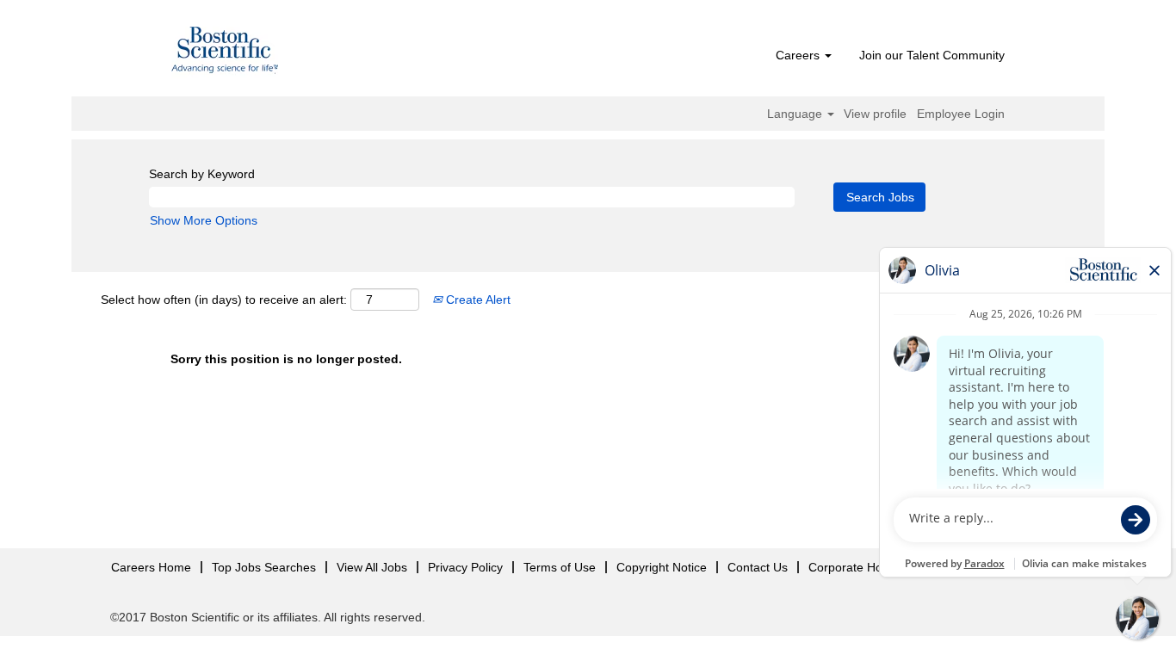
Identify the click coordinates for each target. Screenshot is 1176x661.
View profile (875, 113)
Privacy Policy (465, 567)
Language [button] (796, 113)
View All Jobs (372, 567)
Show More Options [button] (203, 220)
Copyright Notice (661, 567)
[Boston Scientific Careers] (225, 52)
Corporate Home (854, 567)
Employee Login (961, 113)
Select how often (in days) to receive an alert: (224, 299)
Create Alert (477, 299)
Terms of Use (559, 567)
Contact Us (757, 567)
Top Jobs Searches (264, 567)
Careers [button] (799, 55)
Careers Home (151, 567)
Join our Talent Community (932, 55)
